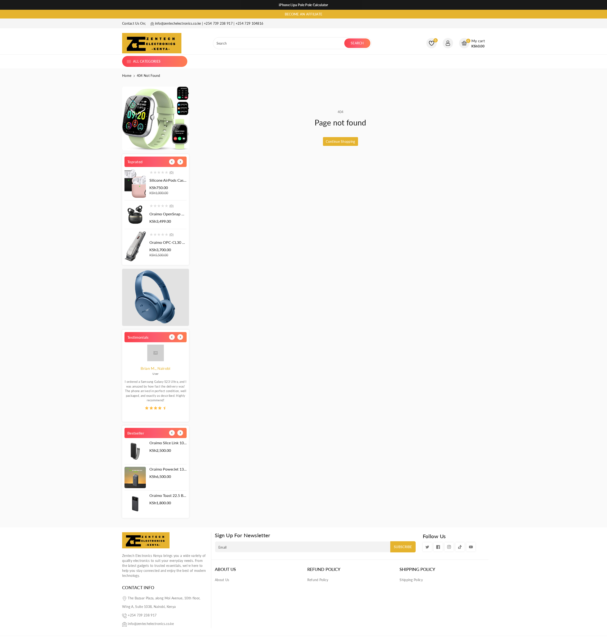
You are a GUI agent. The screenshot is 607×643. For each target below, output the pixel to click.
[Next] (180, 162)
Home (126, 76)
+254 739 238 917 (142, 615)
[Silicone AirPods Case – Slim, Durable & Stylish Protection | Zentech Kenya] (135, 183)
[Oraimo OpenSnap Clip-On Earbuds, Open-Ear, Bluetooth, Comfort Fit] (135, 215)
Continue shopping (340, 141)
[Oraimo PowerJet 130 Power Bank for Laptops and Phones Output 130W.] (135, 477)
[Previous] (172, 162)
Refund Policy (323, 569)
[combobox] (279, 43)
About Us (225, 569)
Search (357, 43)
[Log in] (448, 43)
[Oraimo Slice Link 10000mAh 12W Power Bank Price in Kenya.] (135, 451)
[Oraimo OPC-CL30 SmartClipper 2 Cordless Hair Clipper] (135, 246)
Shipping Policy (417, 569)
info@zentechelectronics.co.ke (151, 624)
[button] (472, 43)
